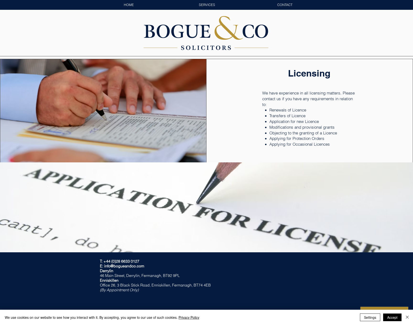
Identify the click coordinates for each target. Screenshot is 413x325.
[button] (207, 5)
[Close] (407, 317)
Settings (370, 317)
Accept (392, 317)
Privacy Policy (189, 317)
